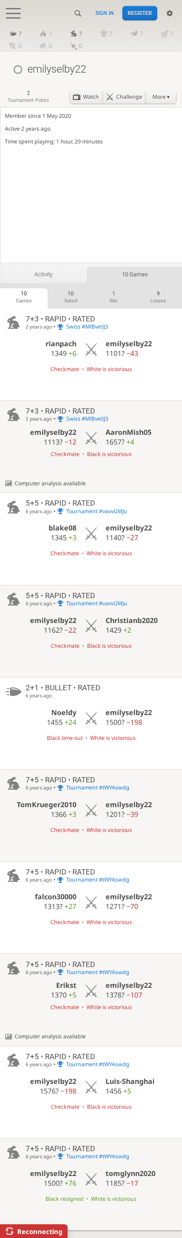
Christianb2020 (132, 620)
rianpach (61, 343)
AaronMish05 (129, 432)
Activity (43, 274)
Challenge (129, 97)
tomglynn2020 (130, 1173)
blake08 (62, 528)
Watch (91, 97)
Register (140, 13)
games (24, 296)
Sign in (104, 13)
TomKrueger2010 (46, 804)
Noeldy (63, 712)
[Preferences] (169, 13)
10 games (135, 274)
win (114, 296)
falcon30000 (55, 896)
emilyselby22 (129, 343)
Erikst (66, 985)
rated (70, 296)
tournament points (28, 96)
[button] (161, 97)
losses (158, 296)
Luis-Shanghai (130, 1081)
